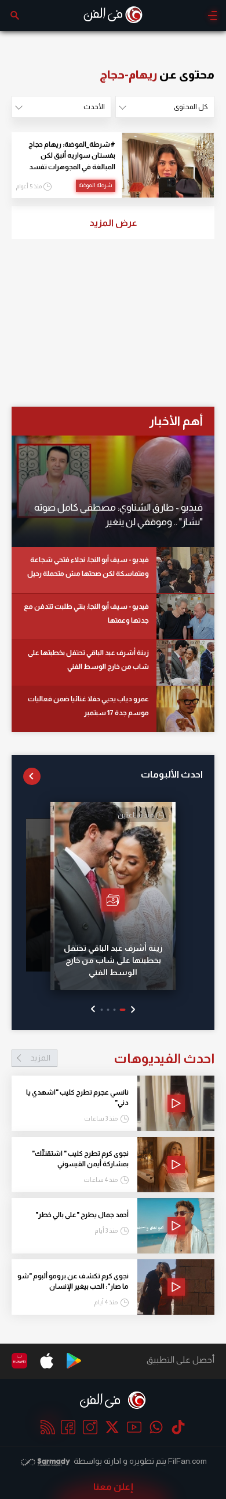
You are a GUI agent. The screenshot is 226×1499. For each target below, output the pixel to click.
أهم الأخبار (176, 420)
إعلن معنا (113, 1486)
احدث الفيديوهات (122, 1058)
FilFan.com (187, 1460)
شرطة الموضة (95, 185)
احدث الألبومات (172, 774)
